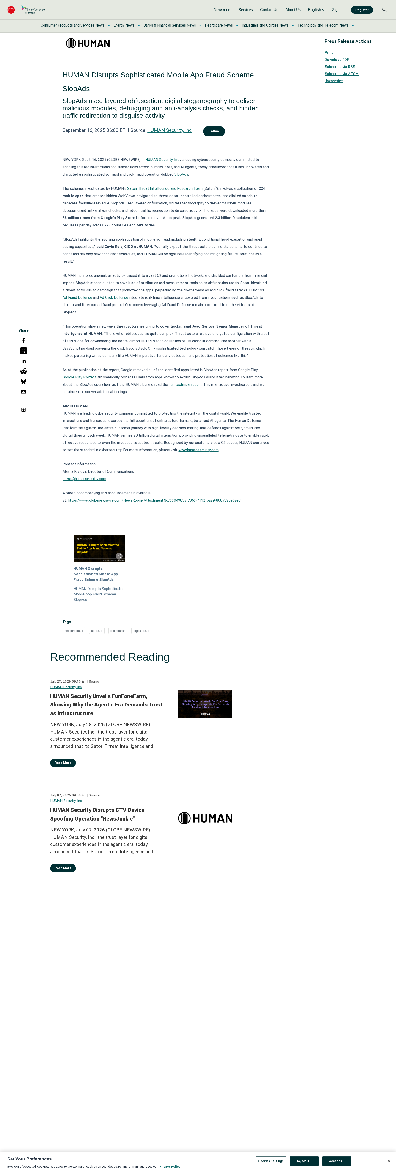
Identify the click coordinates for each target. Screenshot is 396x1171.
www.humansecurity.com (199, 450)
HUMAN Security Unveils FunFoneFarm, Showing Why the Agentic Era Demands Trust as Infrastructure (106, 705)
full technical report (185, 384)
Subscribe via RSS (340, 67)
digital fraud (141, 631)
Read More (63, 763)
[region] (198, 1161)
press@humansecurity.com (84, 479)
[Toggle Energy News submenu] (139, 25)
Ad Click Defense (114, 297)
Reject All (304, 1161)
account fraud (74, 631)
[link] (222, 9)
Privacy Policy (169, 1166)
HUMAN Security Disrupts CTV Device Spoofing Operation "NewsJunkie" (97, 814)
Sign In (338, 10)
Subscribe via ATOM (342, 74)
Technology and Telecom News (323, 25)
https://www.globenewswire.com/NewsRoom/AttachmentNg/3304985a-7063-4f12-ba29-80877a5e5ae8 (154, 500)
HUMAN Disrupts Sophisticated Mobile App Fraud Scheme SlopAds (96, 574)
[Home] (28, 10)
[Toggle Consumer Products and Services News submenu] (109, 25)
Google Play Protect (79, 377)
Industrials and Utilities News (265, 25)
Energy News (124, 25)
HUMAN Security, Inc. (162, 160)
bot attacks (117, 631)
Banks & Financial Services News (169, 25)
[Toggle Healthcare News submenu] (237, 25)
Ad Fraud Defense (77, 297)
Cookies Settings (270, 1161)
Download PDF (337, 59)
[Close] (389, 1161)
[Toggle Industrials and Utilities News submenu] (293, 25)
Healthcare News (219, 25)
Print (329, 52)
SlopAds (181, 174)
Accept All (336, 1161)
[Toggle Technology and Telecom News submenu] (353, 25)
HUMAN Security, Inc (169, 130)
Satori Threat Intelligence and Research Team (165, 188)
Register (361, 10)
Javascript (334, 81)
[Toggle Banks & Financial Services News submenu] (200, 25)
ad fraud (96, 631)
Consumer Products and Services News (72, 25)
